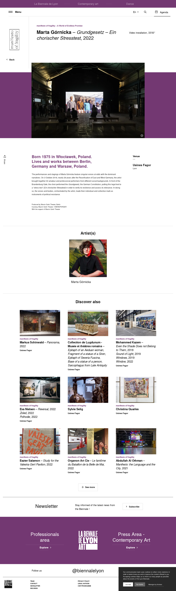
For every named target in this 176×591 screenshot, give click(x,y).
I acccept (128, 584)
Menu (18, 12)
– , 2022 (40, 344)
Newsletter (35, 586)
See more (90, 487)
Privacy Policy (84, 581)
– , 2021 (135, 464)
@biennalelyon (88, 570)
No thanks (139, 584)
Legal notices (83, 584)
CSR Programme (84, 586)
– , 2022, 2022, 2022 (38, 413)
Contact (33, 584)
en (134, 12)
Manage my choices (155, 584)
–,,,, (87, 353)
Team (32, 581)
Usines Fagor (142, 165)
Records (34, 588)
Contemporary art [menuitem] (88, 4)
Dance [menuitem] (130, 4)
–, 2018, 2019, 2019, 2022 (136, 351)
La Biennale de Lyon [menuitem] (46, 4)
